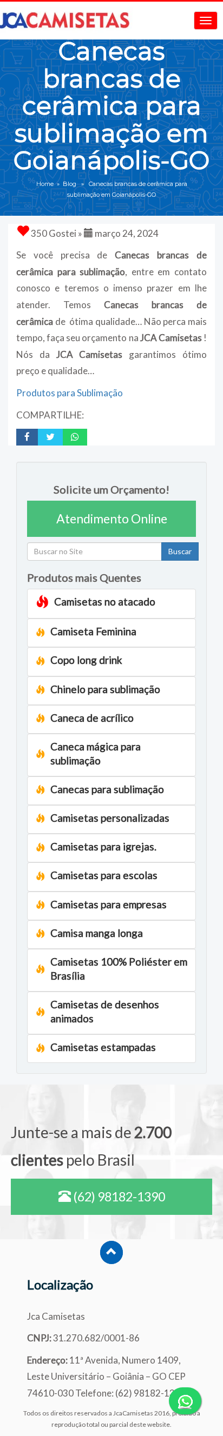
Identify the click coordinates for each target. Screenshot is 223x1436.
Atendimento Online (111, 518)
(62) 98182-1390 (118, 1196)
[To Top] (111, 1252)
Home (45, 184)
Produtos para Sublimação (69, 392)
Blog (69, 184)
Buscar (180, 551)
